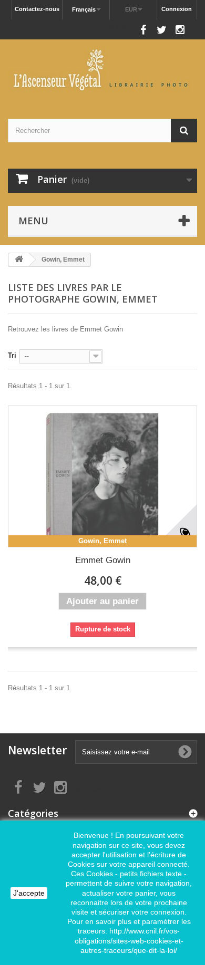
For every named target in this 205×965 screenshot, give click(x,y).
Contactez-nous (37, 9)
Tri (12, 355)
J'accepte (29, 893)
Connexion (176, 9)
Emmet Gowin (102, 560)
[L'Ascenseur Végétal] (102, 69)
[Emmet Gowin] (102, 476)
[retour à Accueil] (19, 259)
